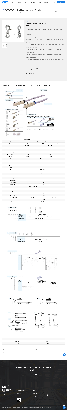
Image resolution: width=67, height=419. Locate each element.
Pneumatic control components (21, 390)
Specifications (7, 85)
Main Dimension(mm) (34, 85)
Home (13, 2)
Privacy (23, 407)
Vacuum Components (20, 395)
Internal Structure (19, 85)
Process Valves (19, 393)
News (40, 2)
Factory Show (35, 393)
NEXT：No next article (30, 73)
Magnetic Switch (22, 12)
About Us (25, 2)
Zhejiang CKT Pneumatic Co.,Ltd (11, 407)
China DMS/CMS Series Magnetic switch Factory (45, 407)
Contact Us (46, 2)
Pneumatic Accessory (15, 12)
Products (19, 2)
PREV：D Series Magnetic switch (31, 71)
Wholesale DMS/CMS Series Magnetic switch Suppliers (31, 407)
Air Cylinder (18, 388)
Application (33, 2)
